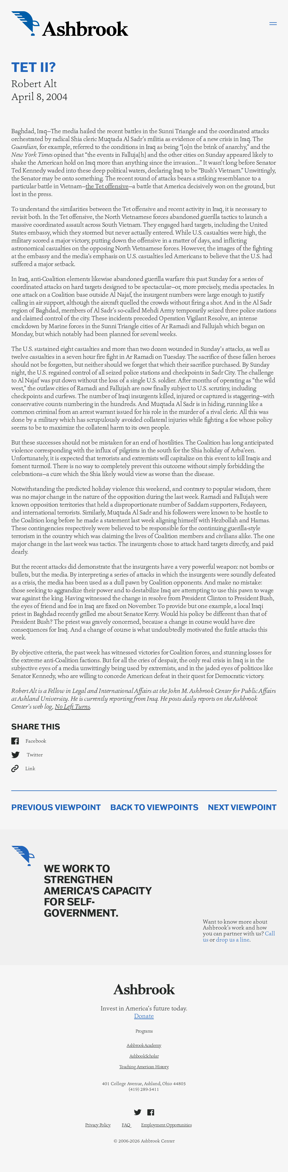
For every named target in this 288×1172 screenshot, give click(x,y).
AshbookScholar (144, 1056)
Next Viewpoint (242, 807)
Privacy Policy (98, 1125)
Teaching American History (144, 1067)
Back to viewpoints (154, 807)
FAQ (126, 1125)
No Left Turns (72, 706)
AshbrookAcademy (144, 1045)
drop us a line (232, 939)
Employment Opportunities (166, 1125)
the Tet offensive (107, 186)
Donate (144, 1016)
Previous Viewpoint (56, 807)
